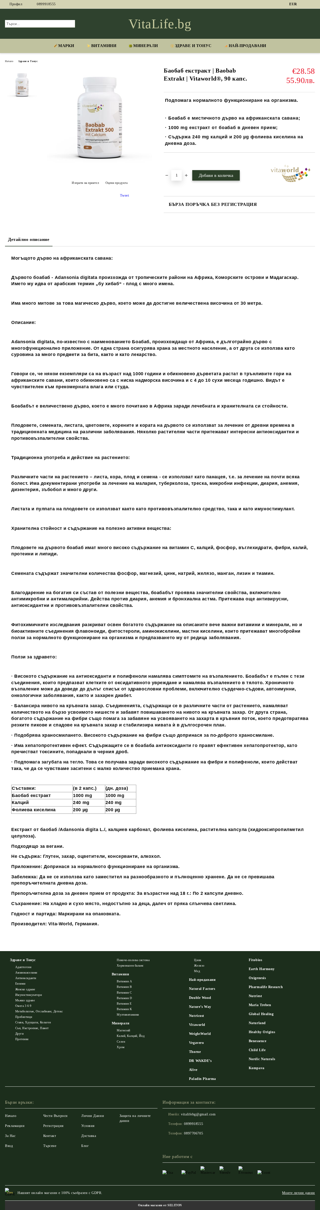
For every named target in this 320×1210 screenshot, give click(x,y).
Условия (87, 1126)
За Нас (10, 1136)
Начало (9, 61)
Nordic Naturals (262, 1059)
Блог (85, 1146)
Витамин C (124, 992)
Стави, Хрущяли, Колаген (33, 1022)
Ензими (20, 983)
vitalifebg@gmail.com (198, 1114)
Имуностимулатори (28, 995)
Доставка (88, 1136)
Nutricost (196, 1016)
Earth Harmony (262, 969)
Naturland (257, 1023)
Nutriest (255, 996)
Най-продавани (202, 980)
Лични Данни (92, 1116)
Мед (197, 971)
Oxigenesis (257, 978)
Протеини (21, 1039)
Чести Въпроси (55, 1116)
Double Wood (200, 998)
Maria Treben (260, 1005)
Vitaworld (197, 1025)
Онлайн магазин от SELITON (160, 1205)
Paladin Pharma (202, 1079)
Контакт (49, 1136)
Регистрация (53, 1126)
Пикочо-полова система (133, 960)
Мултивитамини (128, 1014)
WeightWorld (200, 1034)
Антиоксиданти (25, 978)
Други (19, 1033)
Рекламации (15, 1126)
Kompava (256, 1068)
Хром (120, 1047)
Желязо (199, 965)
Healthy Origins (262, 1032)
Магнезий (123, 1030)
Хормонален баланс (130, 965)
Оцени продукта (117, 183)
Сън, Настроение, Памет (32, 1028)
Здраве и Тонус (193, 46)
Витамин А (124, 981)
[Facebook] (305, 4)
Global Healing (261, 1014)
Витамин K (124, 1009)
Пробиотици (23, 1017)
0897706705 (193, 1133)
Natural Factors (202, 989)
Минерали (145, 46)
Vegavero (196, 1043)
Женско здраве (25, 989)
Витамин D (124, 998)
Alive (193, 1070)
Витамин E (124, 1003)
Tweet (124, 195)
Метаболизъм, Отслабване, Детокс (39, 1011)
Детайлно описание (29, 239)
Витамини (103, 46)
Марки (66, 46)
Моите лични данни (298, 1193)
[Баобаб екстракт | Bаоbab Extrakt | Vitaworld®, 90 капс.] (99, 170)
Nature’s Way (200, 1007)
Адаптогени (23, 967)
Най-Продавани (247, 46)
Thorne (195, 1052)
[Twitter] (312, 4)
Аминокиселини (26, 972)
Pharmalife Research (266, 987)
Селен (121, 1041)
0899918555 (46, 4)
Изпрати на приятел (85, 183)
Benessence (257, 1041)
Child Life (257, 1050)
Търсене (49, 1146)
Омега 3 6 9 (23, 1006)
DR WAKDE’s (200, 1061)
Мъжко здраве (25, 1000)
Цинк (197, 960)
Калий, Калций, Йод (130, 1036)
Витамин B (124, 987)
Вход (9, 1146)
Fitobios (255, 960)
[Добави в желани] (173, 161)
